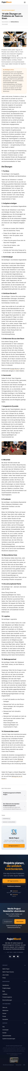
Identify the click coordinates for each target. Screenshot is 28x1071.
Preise (4, 977)
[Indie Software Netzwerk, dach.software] (14, 1060)
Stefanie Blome (15, 21)
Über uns (4, 1007)
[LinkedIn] (10, 956)
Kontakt (4, 1032)
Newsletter (5, 1019)
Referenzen (5, 1010)
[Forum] (17, 956)
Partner (4, 1013)
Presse (4, 1016)
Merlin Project (5, 969)
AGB (24, 1064)
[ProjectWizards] (14, 939)
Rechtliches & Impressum (8, 1064)
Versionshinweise (6, 1035)
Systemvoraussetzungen (8, 1038)
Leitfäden (4, 994)
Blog (3, 991)
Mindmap (20, 759)
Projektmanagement (8, 10)
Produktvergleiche (7, 997)
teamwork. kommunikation (9, 822)
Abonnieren (19, 921)
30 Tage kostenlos (13, 881)
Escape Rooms (14, 368)
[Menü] (24, 2)
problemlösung (6, 818)
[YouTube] (14, 956)
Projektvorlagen (6, 988)
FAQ (3, 1026)
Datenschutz (18, 1064)
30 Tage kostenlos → (14, 845)
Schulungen (5, 1029)
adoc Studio (5, 975)
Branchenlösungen (7, 1000)
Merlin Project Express (8, 972)
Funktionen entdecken (14, 886)
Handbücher (5, 985)
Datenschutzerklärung (13, 927)
